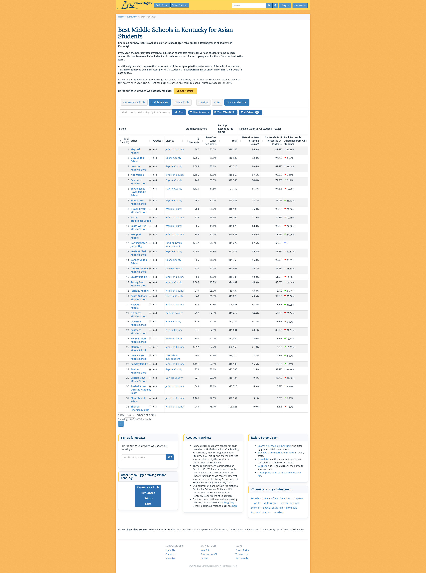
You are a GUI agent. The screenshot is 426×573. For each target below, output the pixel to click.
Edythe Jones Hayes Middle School (138, 192)
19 (127, 296)
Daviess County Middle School (139, 270)
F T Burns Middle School (139, 314)
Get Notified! (187, 90)
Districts (203, 102)
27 (127, 364)
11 (127, 234)
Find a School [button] (162, 5)
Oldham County (174, 296)
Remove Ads (241, 558)
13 (127, 251)
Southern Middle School (139, 331)
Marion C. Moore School (138, 348)
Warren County (174, 208)
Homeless (278, 512)
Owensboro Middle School (139, 357)
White (257, 503)
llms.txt (204, 558)
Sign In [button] (286, 5)
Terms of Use (241, 554)
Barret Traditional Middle (141, 219)
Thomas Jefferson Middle (140, 408)
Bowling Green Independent (174, 244)
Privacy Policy (242, 550)
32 (127, 406)
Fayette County (174, 166)
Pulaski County (174, 330)
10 (127, 225)
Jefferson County (175, 149)
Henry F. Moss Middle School (139, 340)
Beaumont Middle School (139, 182)
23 (127, 330)
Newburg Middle (136, 306)
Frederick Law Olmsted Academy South (141, 389)
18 (127, 290)
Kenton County (174, 282)
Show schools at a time (137, 414)
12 (127, 242)
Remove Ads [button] (300, 5)
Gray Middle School (137, 159)
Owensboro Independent (173, 357)
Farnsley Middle (140, 290)
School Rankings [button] (179, 5)
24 (127, 338)
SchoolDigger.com (210, 565)
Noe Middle (137, 174)
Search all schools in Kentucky (274, 445)
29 (127, 377)
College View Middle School (139, 379)
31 (127, 398)
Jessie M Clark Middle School (139, 253)
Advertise (170, 558)
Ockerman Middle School (139, 323)
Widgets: (262, 465)
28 (127, 369)
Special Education (273, 507)
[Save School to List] (150, 149)
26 (127, 355)
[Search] (269, 5)
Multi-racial (270, 503)
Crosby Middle (139, 276)
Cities (217, 102)
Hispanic (299, 498)
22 (127, 321)
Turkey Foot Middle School (139, 284)
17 (127, 282)
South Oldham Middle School (139, 297)
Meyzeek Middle (135, 151)
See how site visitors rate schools (276, 452)
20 (127, 304)
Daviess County (174, 268)
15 (127, 268)
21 (127, 313)
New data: (263, 459)
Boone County (173, 157)
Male (265, 498)
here (234, 505)
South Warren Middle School (139, 227)
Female (255, 498)
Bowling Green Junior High (139, 244)
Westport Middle (136, 236)
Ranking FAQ (227, 502)
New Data (205, 550)
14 (127, 259)
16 (127, 276)
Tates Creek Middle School (139, 202)
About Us (170, 550)
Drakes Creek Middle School (139, 210)
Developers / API (209, 554)
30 (127, 386)
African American (281, 498)
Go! (170, 457)
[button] (236, 102)
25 (127, 347)
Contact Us (171, 554)
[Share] (275, 5)
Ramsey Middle (139, 364)
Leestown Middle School (139, 168)
